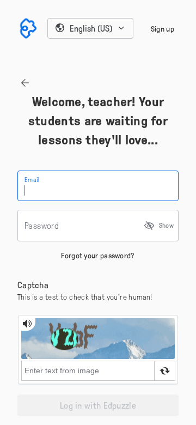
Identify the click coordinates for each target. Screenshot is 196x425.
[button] (90, 28)
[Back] (25, 83)
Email (31, 179)
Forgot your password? (97, 255)
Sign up (162, 28)
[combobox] (90, 28)
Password (41, 225)
